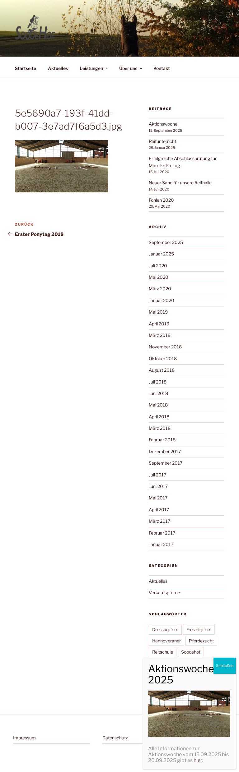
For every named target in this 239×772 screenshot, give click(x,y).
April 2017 (159, 509)
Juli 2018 (157, 381)
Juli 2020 (158, 265)
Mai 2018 (158, 404)
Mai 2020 (158, 277)
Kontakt (161, 68)
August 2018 (162, 370)
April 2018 (159, 416)
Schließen (224, 665)
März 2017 (159, 521)
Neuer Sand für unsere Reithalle (180, 182)
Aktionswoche (163, 123)
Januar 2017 (161, 544)
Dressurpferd (165, 629)
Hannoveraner (166, 640)
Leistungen (91, 68)
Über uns (128, 68)
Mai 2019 (158, 312)
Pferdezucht (201, 640)
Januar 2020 (161, 300)
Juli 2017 (157, 474)
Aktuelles (58, 68)
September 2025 (166, 242)
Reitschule (162, 652)
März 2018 (160, 428)
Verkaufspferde (164, 592)
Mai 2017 (158, 497)
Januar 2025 (161, 253)
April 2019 (159, 323)
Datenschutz (115, 737)
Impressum (24, 737)
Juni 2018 (158, 393)
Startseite (25, 68)
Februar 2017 (162, 532)
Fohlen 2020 (161, 200)
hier (198, 760)
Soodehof (190, 652)
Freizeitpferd (198, 629)
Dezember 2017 (165, 451)
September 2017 (165, 463)
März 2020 (160, 288)
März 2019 (160, 335)
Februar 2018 (162, 439)
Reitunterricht (162, 141)
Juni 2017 (158, 486)
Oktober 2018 (163, 358)
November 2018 (165, 346)
